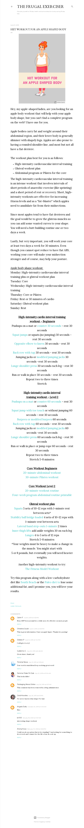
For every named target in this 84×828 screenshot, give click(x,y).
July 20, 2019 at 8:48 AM (35, 651)
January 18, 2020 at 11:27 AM (32, 718)
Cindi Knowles (22, 695)
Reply (19, 624)
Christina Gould (23, 629)
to (59, 582)
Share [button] (12, 603)
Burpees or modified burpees (34, 419)
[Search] (72, 6)
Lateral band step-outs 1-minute (37, 526)
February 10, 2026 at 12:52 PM (36, 729)
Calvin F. (20, 618)
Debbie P (20, 640)
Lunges (29, 535)
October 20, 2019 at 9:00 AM (37, 707)
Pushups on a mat (22, 401)
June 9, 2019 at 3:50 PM (36, 629)
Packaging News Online (26, 684)
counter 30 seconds (49, 326)
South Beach (28, 582)
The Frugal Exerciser (40, 6)
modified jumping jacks (51, 357)
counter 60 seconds (49, 401)
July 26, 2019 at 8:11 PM (36, 695)
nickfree (47, 822)
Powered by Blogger (43, 817)
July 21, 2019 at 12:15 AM (36, 662)
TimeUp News (22, 662)
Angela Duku (22, 707)
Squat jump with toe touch (28, 410)
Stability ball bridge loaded (27, 517)
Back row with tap (24, 352)
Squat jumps (20, 335)
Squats (18, 508)
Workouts (18, 606)
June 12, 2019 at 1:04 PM (32, 640)
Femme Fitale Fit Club (25, 673)
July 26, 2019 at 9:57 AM (43, 684)
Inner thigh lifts (21, 530)
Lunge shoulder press (24, 366)
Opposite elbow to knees (29, 343)
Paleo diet (51, 582)
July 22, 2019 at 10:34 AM (43, 673)
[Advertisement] (42, 790)
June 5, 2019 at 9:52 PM (31, 617)
